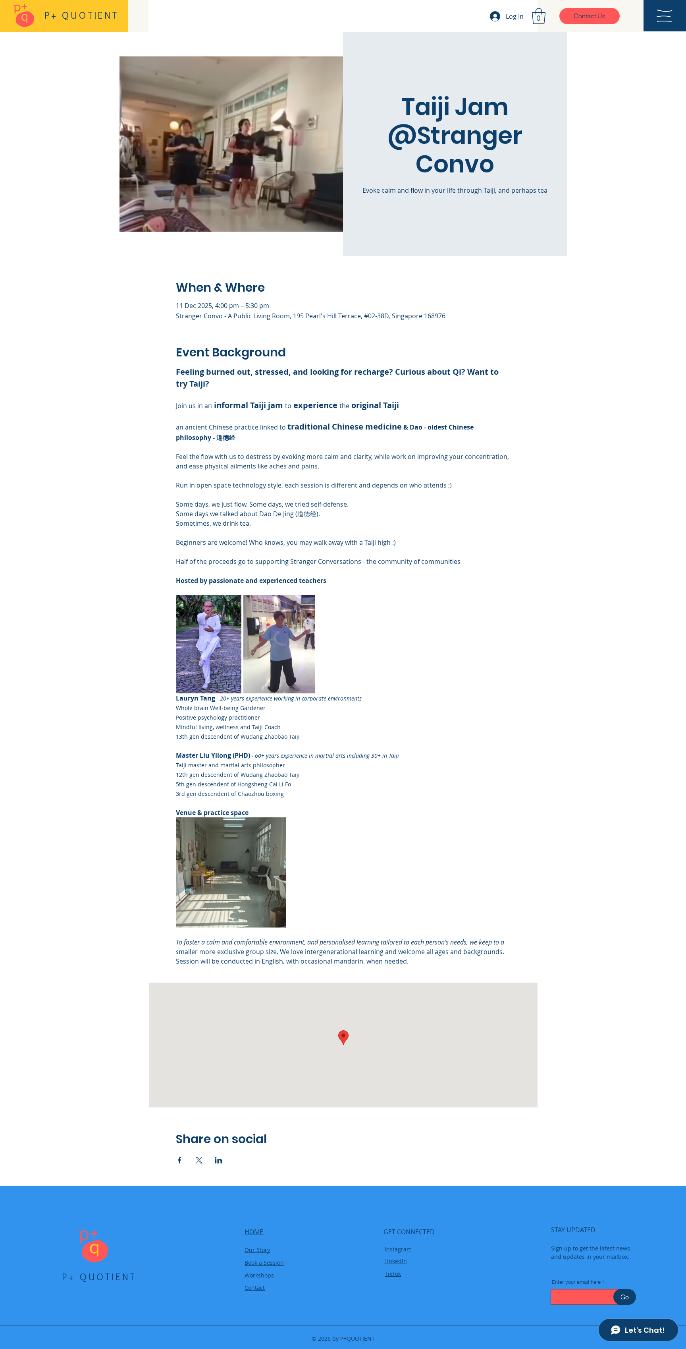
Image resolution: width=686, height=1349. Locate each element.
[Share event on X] (199, 1160)
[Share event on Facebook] (179, 1160)
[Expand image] (209, 644)
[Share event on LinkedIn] (218, 1160)
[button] (538, 16)
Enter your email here (576, 1282)
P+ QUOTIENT (99, 1277)
